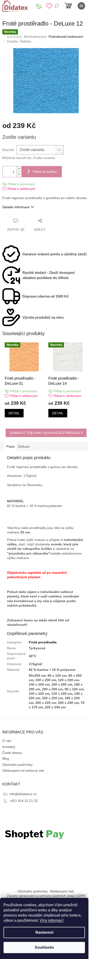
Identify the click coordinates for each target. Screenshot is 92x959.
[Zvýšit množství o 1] (19, 169)
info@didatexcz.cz (23, 794)
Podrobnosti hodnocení (66, 36)
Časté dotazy (12, 753)
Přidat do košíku (45, 172)
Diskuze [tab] (24, 446)
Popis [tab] (10, 446)
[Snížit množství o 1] (19, 174)
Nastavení (44, 932)
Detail (14, 413)
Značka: (19, 41)
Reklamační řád (62, 891)
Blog (5, 758)
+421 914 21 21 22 (23, 801)
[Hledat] (56, 6)
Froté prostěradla (43, 642)
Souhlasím (44, 947)
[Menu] (81, 6)
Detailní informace (15, 207)
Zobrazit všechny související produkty (46, 433)
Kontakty (8, 747)
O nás (6, 741)
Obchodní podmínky (17, 764)
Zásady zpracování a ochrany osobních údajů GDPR (46, 896)
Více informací (51, 920)
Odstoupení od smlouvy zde (23, 770)
